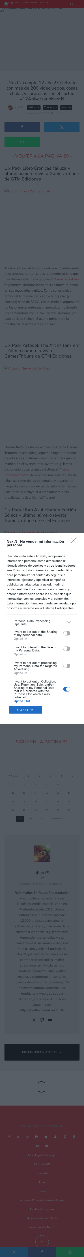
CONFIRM (25, 710)
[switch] (66, 633)
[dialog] (42, 628)
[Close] (75, 542)
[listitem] (42, 622)
